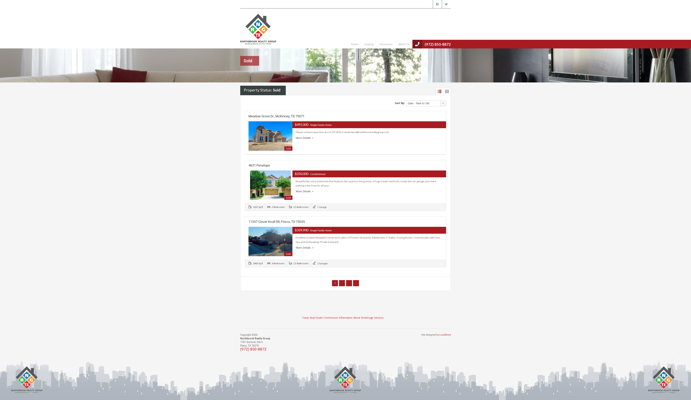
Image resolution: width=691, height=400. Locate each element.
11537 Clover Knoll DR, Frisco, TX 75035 (277, 222)
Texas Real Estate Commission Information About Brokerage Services (343, 317)
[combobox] (426, 103)
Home (354, 44)
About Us (403, 44)
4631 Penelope (259, 165)
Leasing (369, 44)
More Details (303, 138)
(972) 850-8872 (438, 44)
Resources (386, 44)
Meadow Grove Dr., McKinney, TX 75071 (276, 116)
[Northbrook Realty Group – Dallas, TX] (258, 31)
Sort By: (400, 103)
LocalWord (445, 334)
